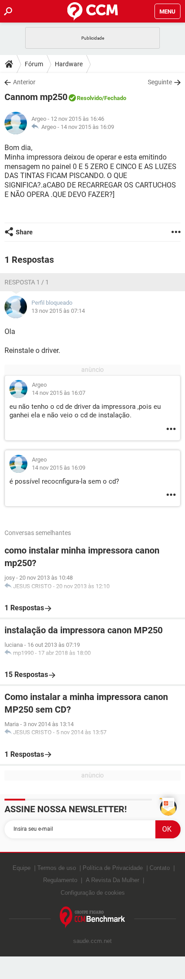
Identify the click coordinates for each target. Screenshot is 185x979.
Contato (160, 868)
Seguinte (160, 82)
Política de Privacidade (113, 868)
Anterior (24, 82)
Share (24, 232)
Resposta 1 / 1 (26, 282)
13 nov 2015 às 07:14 (58, 310)
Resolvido (89, 98)
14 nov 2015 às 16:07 (58, 392)
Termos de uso (56, 868)
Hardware (69, 64)
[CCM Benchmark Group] (92, 917)
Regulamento (60, 880)
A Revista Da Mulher (112, 880)
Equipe (22, 868)
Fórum (34, 64)
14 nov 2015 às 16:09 (87, 127)
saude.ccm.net (92, 941)
